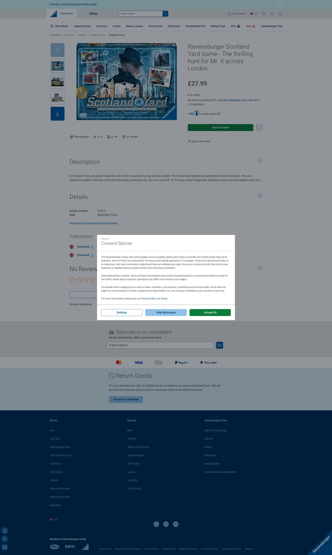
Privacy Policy (148, 298)
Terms (164, 298)
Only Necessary (166, 312)
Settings (122, 312)
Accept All (210, 312)
